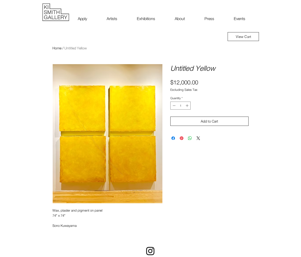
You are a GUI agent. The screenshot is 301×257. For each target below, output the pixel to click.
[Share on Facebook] (173, 138)
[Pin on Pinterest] (181, 138)
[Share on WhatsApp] (190, 138)
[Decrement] (173, 105)
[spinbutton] (180, 105)
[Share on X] (198, 138)
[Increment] (187, 105)
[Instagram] (150, 251)
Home (56, 48)
